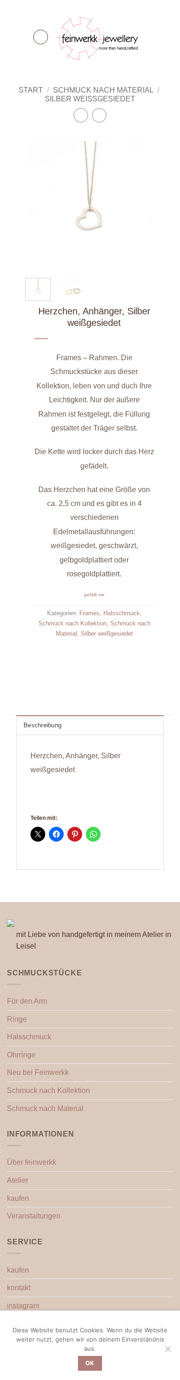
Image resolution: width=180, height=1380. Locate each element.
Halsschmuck (121, 613)
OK (90, 1363)
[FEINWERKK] (98, 37)
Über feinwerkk (31, 1162)
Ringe (17, 1019)
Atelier (17, 1180)
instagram (23, 1306)
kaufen (18, 1198)
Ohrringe (21, 1055)
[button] (40, 37)
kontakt (18, 1288)
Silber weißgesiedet (90, 99)
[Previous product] (99, 115)
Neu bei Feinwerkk (38, 1072)
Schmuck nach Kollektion (72, 623)
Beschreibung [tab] (42, 725)
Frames (89, 613)
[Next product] (80, 115)
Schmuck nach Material (103, 90)
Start (30, 90)
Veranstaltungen (33, 1216)
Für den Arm (27, 1001)
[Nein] (167, 1351)
